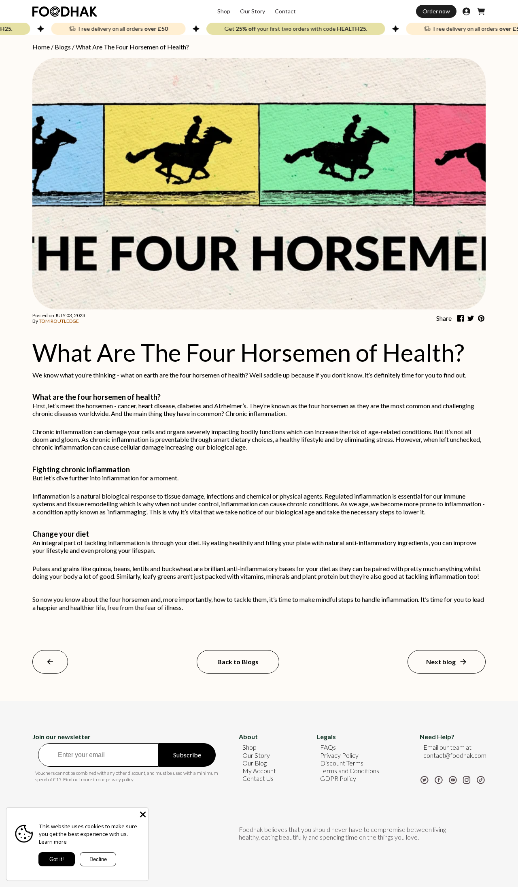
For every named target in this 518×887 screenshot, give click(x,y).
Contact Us (258, 778)
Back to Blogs (238, 661)
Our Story (256, 755)
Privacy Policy (339, 755)
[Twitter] (424, 779)
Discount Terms (341, 763)
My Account (259, 770)
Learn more (53, 841)
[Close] (142, 814)
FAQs (328, 747)
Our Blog (254, 763)
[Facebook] (439, 779)
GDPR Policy (338, 778)
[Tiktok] (481, 779)
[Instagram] (466, 779)
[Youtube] (453, 779)
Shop (249, 747)
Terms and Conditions (349, 770)
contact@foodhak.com (454, 755)
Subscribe (187, 755)
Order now (436, 11)
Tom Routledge (59, 321)
